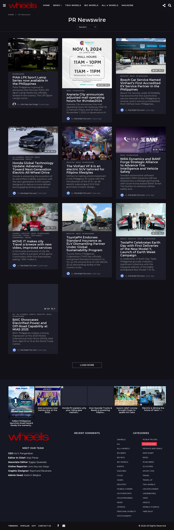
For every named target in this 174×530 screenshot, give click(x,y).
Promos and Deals (152, 448)
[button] (4, 5)
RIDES (145, 457)
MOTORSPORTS (124, 493)
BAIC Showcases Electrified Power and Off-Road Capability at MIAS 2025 (30, 324)
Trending (13, 526)
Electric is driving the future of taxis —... (153, 409)
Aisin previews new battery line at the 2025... (48, 410)
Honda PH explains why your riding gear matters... (74, 410)
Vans (145, 498)
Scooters (17, 235)
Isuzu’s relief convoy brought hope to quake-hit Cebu (126, 410)
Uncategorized (151, 489)
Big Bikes (121, 453)
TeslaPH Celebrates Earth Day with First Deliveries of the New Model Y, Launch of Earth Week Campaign (140, 249)
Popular (24, 526)
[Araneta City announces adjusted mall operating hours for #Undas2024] (87, 63)
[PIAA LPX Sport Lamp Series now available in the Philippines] (33, 54)
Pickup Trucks (150, 439)
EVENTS (123, 239)
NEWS (68, 90)
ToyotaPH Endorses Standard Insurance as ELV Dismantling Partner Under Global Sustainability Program (85, 244)
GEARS (120, 480)
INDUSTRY (124, 76)
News (56, 5)
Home (46, 5)
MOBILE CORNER (124, 489)
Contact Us (44, 526)
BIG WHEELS (91, 5)
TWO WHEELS (36, 235)
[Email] (63, 525)
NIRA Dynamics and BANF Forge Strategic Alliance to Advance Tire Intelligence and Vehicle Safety (140, 165)
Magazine (127, 5)
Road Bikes (148, 462)
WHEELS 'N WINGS (151, 507)
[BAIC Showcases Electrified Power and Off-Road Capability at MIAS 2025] (33, 298)
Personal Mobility (126, 511)
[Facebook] (58, 525)
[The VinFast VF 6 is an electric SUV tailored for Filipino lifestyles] (87, 143)
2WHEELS (16, 233)
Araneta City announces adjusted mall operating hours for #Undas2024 (85, 98)
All (14, 314)
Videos (29, 159)
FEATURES (121, 471)
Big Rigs (121, 457)
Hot (34, 526)
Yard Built (148, 511)
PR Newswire (18, 74)
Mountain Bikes (125, 498)
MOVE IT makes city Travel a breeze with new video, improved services (32, 244)
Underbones (18, 237)
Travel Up (147, 480)
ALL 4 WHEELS (110, 5)
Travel (26, 235)
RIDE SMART (148, 453)
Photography (124, 516)
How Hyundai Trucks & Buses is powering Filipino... (100, 410)
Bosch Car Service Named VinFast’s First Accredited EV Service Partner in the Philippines (140, 84)
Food (120, 475)
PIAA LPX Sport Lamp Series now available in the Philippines (30, 81)
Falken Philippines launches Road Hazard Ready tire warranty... (21, 423)
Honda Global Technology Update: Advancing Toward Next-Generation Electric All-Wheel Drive (33, 168)
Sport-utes (148, 471)
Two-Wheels (73, 5)
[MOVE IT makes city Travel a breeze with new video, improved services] (33, 217)
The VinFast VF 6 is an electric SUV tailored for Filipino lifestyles (85, 169)
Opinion (121, 507)
